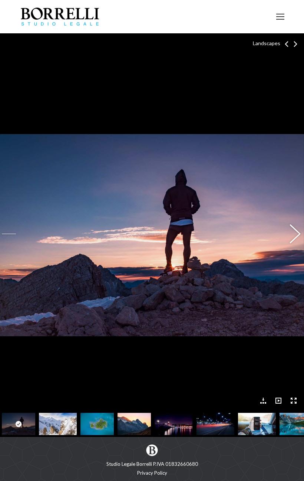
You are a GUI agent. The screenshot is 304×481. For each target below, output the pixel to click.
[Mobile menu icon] (280, 16)
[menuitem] (152, 473)
